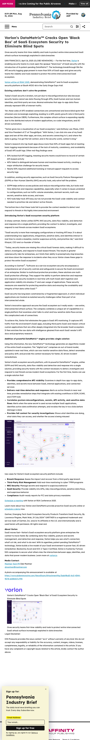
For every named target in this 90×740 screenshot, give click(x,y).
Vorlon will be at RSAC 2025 (17, 82)
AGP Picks (7, 4)
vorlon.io (53, 555)
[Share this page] (83, 26)
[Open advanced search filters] (77, 26)
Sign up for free (25, 728)
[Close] (46, 689)
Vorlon (74, 60)
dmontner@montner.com (16, 567)
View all (84, 3)
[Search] (71, 26)
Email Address (13, 717)
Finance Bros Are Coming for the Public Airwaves (34, 3)
